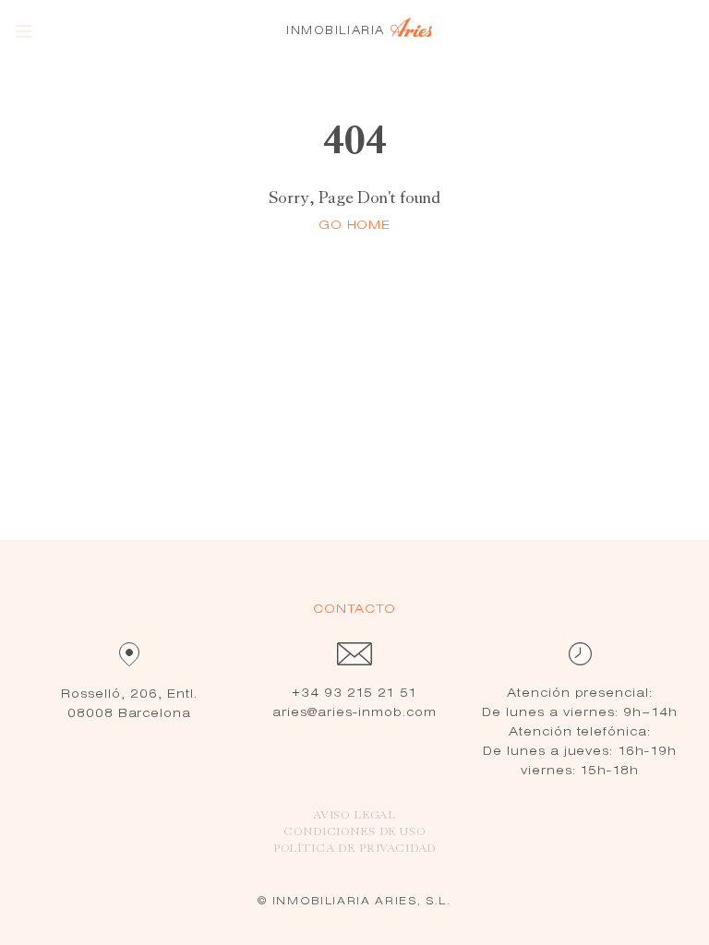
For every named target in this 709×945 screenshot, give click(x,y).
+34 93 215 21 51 (354, 693)
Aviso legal (354, 815)
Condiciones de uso (354, 832)
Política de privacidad (354, 849)
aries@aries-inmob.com (354, 713)
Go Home (354, 226)
